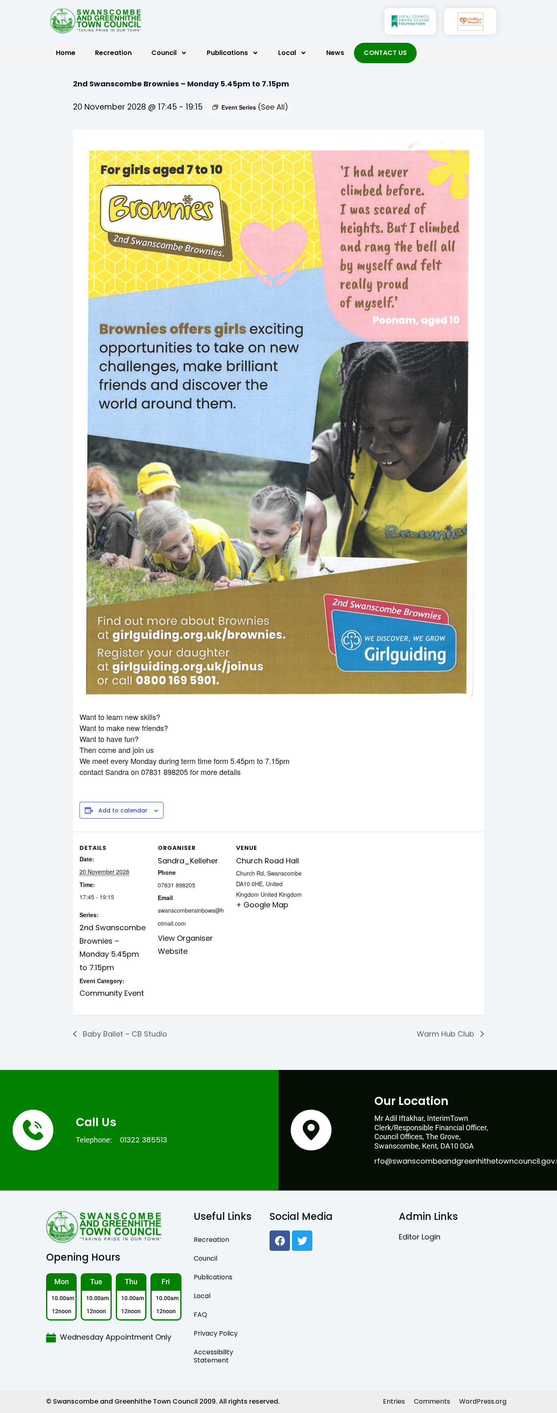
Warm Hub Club (446, 1034)
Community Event (112, 993)
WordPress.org (482, 1401)
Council (164, 52)
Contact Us (385, 52)
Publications (227, 52)
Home (65, 52)
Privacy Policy (216, 1333)
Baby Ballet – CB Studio (124, 1034)
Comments (432, 1401)
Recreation (113, 52)
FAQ (200, 1314)
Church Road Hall (267, 861)
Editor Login (419, 1237)
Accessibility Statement (213, 1356)
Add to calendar (123, 810)
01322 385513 (143, 1140)
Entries (394, 1401)
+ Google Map (262, 905)
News (335, 52)
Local (287, 52)
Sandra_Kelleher (188, 861)
